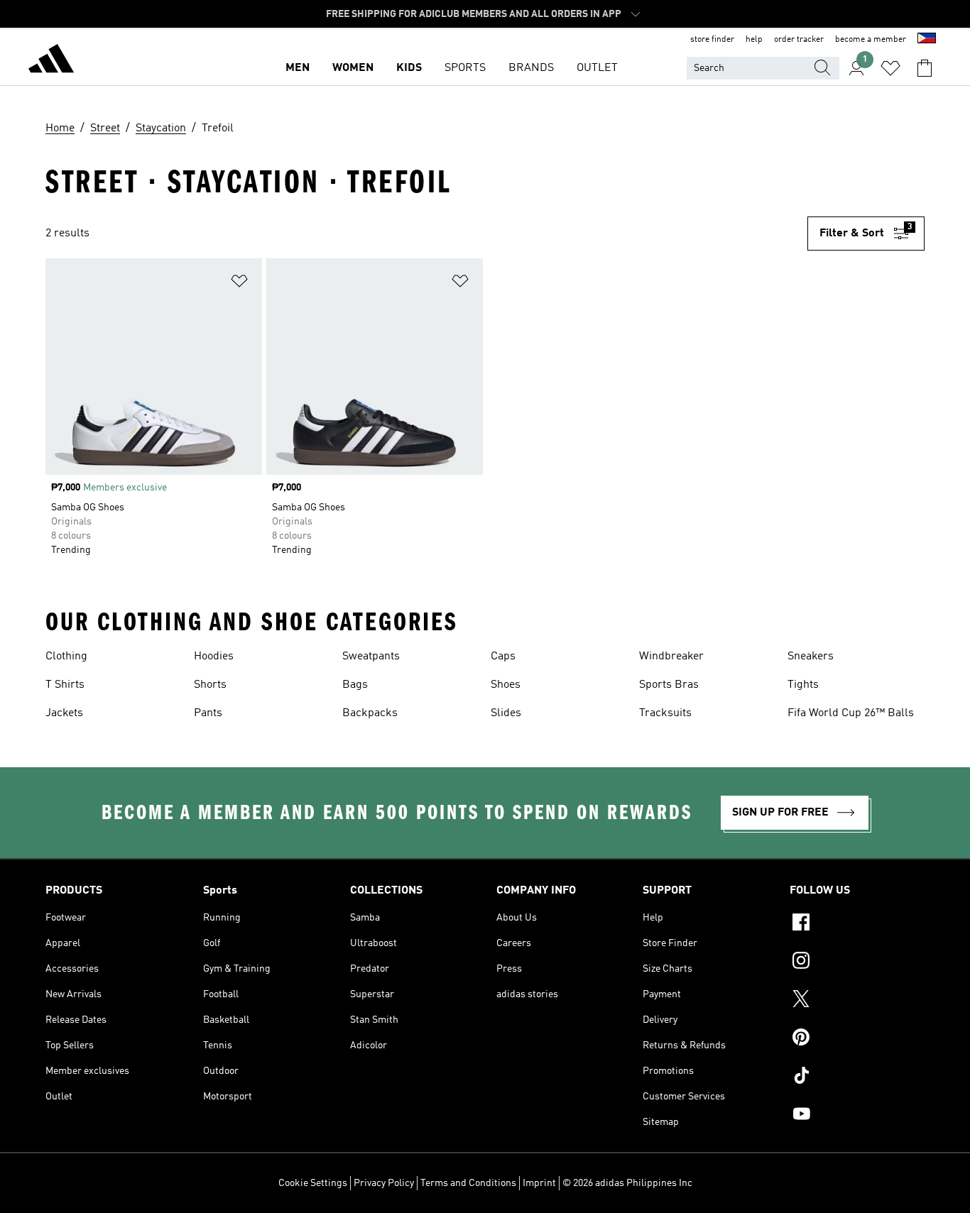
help (754, 39)
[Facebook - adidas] (857, 924)
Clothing (66, 656)
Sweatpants (371, 656)
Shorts (210, 685)
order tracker (799, 39)
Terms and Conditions (468, 1183)
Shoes (506, 685)
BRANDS (531, 68)
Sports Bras (669, 685)
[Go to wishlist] (890, 68)
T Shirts (65, 685)
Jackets (64, 713)
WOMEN (353, 68)
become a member (870, 39)
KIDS (409, 68)
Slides (506, 713)
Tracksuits (665, 713)
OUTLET (597, 68)
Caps (503, 656)
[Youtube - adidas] (857, 1116)
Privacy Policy (384, 1183)
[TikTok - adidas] (857, 1077)
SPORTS (465, 68)
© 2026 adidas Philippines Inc (627, 1183)
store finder (712, 39)
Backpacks (370, 713)
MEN (297, 68)
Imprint (539, 1183)
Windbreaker (671, 656)
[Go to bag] (925, 68)
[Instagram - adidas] (857, 962)
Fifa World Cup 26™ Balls (851, 713)
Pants (208, 713)
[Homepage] (51, 61)
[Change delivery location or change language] (927, 39)
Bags (355, 685)
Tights (803, 685)
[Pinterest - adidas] (857, 1039)
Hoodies (214, 656)
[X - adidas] (857, 1001)
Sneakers (811, 656)
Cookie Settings (312, 1183)
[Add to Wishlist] (239, 283)
